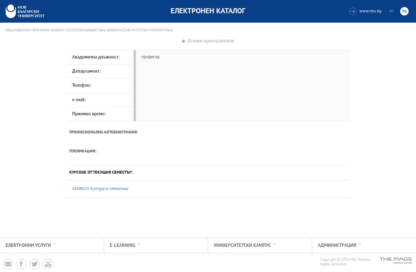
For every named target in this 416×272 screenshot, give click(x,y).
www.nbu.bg (366, 11)
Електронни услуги (28, 246)
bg (404, 11)
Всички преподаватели (211, 41)
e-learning (122, 246)
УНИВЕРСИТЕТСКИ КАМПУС (242, 246)
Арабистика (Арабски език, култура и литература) (128, 30)
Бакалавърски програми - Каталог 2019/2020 (44, 30)
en (391, 11)
